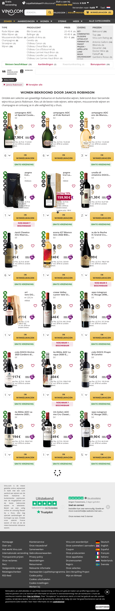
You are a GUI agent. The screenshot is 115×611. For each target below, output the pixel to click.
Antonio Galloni (102, 41)
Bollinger (33, 34)
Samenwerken (36, 549)
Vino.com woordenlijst (77, 541)
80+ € (69, 37)
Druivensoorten (74, 560)
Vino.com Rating (102, 37)
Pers (4, 564)
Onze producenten (75, 553)
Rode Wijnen (10, 31)
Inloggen (59, 12)
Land (79, 51)
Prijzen (81, 46)
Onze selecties (73, 568)
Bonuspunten (100, 64)
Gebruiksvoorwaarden (40, 553)
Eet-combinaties (83, 32)
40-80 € (69, 34)
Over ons (6, 545)
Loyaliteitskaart (34, 3)
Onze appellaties (74, 556)
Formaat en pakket (83, 42)
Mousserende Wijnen (14, 37)
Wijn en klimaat (74, 575)
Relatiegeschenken (11, 571)
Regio (80, 54)
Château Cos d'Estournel (41, 49)
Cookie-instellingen (39, 583)
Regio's (69, 564)
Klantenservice (36, 541)
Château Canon (36, 43)
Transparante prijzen (13, 556)
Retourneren (35, 564)
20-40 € (69, 31)
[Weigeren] (107, 592)
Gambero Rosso (102, 56)
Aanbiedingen (47, 64)
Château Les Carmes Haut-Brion (44, 58)
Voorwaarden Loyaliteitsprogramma (47, 571)
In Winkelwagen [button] (25, 157)
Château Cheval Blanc (39, 46)
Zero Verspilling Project (77, 571)
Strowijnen (9, 43)
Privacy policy (36, 556)
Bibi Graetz (34, 31)
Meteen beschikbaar (18, 64)
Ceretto (32, 40)
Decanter (99, 47)
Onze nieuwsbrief (38, 545)
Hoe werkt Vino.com (12, 549)
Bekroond (100, 31)
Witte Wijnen (9, 34)
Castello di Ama (36, 37)
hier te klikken (33, 596)
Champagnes (10, 40)
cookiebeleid (58, 601)
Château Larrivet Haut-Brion (42, 52)
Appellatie (82, 49)
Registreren (76, 12)
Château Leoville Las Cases (42, 55)
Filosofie (81, 36)
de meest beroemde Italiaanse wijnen (14, 525)
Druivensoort (84, 57)
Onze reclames (9, 560)
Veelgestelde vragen (12, 568)
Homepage (7, 541)
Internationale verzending (15, 553)
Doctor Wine (100, 50)
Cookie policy (35, 575)
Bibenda (98, 44)
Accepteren (102, 607)
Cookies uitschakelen (39, 579)
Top (97, 34)
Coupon (70, 549)
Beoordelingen (36, 560)
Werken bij (34, 586)
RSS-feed (6, 575)
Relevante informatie (39, 568)
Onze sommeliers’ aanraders (80, 545)
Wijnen (7, 46)
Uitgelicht (82, 39)
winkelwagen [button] (100, 12)
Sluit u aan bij (64, 3)
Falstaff (98, 53)
